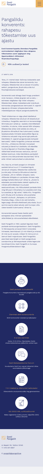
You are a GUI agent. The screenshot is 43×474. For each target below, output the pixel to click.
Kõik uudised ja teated (18, 64)
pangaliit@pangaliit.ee (12, 453)
